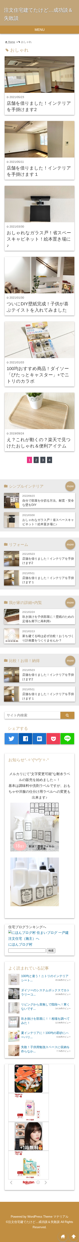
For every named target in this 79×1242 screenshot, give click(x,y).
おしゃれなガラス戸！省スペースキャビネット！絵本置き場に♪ (39, 239)
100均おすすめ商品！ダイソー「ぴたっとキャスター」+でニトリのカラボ (38, 375)
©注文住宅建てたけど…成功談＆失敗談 (33, 1222)
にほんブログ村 (20, 944)
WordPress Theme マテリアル (47, 1216)
